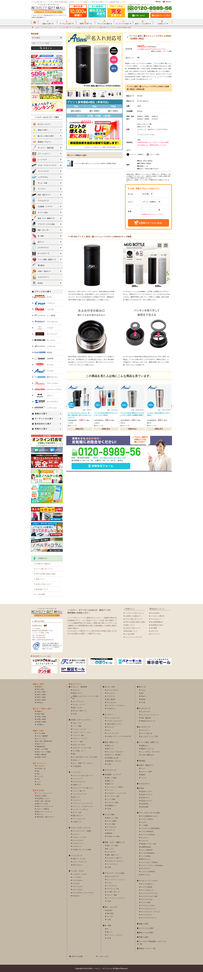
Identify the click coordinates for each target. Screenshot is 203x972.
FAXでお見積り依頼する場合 (45, 574)
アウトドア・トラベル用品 (114, 873)
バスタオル (76, 883)
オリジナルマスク (146, 915)
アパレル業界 (41, 733)
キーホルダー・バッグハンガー (116, 793)
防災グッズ (110, 749)
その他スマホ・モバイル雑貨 (82, 849)
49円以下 (39, 687)
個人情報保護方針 (157, 622)
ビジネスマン (41, 766)
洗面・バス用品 (112, 778)
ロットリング (52, 334)
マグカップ (110, 727)
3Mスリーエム (145, 874)
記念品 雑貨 (144, 807)
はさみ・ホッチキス (79, 745)
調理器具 (109, 833)
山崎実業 (50, 358)
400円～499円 (41, 700)
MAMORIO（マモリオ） (114, 761)
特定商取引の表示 (157, 625)
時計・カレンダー (111, 907)
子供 (38, 779)
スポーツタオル (77, 889)
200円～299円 (41, 695)
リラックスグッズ (112, 864)
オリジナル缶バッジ (147, 890)
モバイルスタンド (78, 840)
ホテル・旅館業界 (42, 736)
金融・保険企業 (41, 754)
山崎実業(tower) (146, 847)
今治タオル (76, 896)
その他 (109, 764)
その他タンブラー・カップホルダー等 (119, 736)
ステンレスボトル (112, 690)
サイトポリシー (156, 619)
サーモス (50, 364)
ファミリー (40, 776)
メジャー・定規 (77, 741)
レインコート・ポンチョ (114, 935)
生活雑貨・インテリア (113, 774)
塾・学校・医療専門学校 (44, 741)
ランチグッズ (111, 830)
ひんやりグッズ (144, 708)
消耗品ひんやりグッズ (148, 721)
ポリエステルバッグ (79, 781)
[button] (69, 60)
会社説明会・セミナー (44, 798)
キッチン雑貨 (111, 824)
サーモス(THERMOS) (147, 853)
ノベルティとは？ (103, 956)
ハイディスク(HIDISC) (148, 871)
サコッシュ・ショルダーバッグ (82, 806)
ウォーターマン (52, 321)
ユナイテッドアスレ (54, 389)
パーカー (50, 328)
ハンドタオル (77, 877)
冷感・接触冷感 (146, 718)
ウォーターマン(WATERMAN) (150, 828)
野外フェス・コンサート (44, 812)
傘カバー (109, 932)
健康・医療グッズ (112, 855)
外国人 (39, 784)
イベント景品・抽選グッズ (149, 742)
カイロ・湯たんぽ (146, 733)
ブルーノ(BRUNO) (147, 850)
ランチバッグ (77, 800)
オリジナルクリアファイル (149, 893)
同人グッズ (40, 814)
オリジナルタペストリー (148, 908)
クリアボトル (111, 696)
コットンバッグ (77, 778)
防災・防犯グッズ (111, 742)
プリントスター (52, 383)
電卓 (74, 754)
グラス (109, 730)
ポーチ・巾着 (77, 812)
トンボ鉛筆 (51, 315)
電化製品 (142, 760)
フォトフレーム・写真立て (115, 787)
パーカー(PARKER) (147, 831)
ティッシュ (110, 790)
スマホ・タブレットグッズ (80, 827)
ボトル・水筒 (110, 687)
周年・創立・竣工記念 (44, 801)
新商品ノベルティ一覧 (147, 948)
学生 (38, 771)
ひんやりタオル (146, 711)
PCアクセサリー (78, 865)
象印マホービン (52, 377)
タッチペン (76, 834)
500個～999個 (41, 722)
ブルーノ (50, 395)
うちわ (143, 690)
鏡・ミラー (110, 849)
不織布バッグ (77, 785)
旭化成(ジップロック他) (148, 844)
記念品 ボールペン (146, 801)
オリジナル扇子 (146, 902)
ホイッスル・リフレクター (115, 752)
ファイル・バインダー (80, 729)
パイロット (51, 303)
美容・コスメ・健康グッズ (114, 842)
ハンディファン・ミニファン (116, 898)
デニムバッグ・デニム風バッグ (82, 788)
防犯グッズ (110, 745)
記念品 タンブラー (146, 791)
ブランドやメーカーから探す (149, 812)
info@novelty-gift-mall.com (113, 457)
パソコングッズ (76, 855)
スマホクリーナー (78, 843)
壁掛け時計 (110, 913)
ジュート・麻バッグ (79, 791)
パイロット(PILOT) (147, 819)
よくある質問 (40, 594)
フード (143, 768)
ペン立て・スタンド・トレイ (82, 732)
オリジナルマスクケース (148, 918)
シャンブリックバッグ (80, 794)
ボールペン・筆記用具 (79, 687)
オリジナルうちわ (146, 899)
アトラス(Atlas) (146, 856)
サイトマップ (155, 634)
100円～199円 (41, 692)
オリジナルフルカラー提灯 (149, 896)
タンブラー (109, 714)
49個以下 (39, 711)
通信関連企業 (41, 746)
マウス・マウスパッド (80, 862)
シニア (39, 782)
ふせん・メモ (77, 723)
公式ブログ (154, 631)
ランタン (109, 882)
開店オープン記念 (42, 804)
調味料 (143, 775)
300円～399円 (41, 697)
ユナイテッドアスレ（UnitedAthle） (152, 865)
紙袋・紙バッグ (77, 815)
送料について (40, 579)
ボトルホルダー (112, 702)
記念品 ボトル (145, 797)
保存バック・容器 (112, 818)
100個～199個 (41, 717)
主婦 (38, 774)
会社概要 (154, 628)
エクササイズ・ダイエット (115, 861)
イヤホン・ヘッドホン (80, 837)
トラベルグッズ (112, 886)
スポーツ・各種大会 (43, 809)
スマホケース (77, 846)
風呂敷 (143, 699)
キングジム (51, 340)
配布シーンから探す (146, 932)
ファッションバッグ (79, 819)
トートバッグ (75, 772)
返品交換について (42, 589)
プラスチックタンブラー (114, 721)
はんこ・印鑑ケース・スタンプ (82, 763)
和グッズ (142, 687)
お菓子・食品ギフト (146, 765)
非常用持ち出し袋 (112, 758)
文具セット (76, 760)
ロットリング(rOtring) (148, 834)
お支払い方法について (43, 584)
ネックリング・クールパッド (150, 715)
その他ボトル (111, 708)
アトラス (50, 371)
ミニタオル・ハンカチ (80, 874)
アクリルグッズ (110, 770)
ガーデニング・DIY (113, 889)
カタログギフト (144, 783)
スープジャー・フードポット (116, 705)
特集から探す (144, 937)
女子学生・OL (41, 768)
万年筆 (75, 714)
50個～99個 (40, 714)
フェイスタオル (77, 880)
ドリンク (143, 778)
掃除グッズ (110, 781)
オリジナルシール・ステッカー (151, 912)
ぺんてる (50, 309)
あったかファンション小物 (149, 736)
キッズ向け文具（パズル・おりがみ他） (85, 757)
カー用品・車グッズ (113, 892)
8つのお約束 (155, 613)
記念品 (141, 788)
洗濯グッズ (110, 784)
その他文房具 (77, 766)
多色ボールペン (77, 693)
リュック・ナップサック (80, 809)
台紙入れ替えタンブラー (114, 724)
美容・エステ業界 (42, 749)
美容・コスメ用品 (112, 845)
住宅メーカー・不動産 (44, 752)
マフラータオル (77, 886)
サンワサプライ (52, 401)
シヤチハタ (51, 346)
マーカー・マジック (79, 704)
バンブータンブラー (113, 733)
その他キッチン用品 (113, 836)
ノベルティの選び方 (157, 616)
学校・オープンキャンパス (45, 806)
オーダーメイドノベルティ (149, 880)
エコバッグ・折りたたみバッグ (82, 775)
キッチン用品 (110, 814)
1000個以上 (40, 724)
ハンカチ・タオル (77, 871)
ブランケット (145, 730)
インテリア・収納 (112, 802)
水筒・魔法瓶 (111, 699)
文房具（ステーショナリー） (81, 719)
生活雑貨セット (112, 805)
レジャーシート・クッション (116, 879)
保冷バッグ (76, 797)
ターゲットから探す (146, 928)
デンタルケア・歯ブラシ (114, 858)
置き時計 (109, 910)
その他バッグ (77, 822)
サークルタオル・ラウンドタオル (83, 892)
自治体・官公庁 (41, 757)
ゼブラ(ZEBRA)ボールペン (149, 816)
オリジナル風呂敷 (146, 887)
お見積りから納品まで (43, 564)
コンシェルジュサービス (133, 637)
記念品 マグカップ (146, 794)
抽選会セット (145, 745)
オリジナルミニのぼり (148, 905)
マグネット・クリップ (80, 738)
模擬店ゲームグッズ (147, 749)
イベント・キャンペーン (44, 793)
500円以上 (40, 702)
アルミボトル (111, 693)
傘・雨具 (108, 925)
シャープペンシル (78, 701)
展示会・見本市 (41, 796)
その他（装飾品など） (148, 755)
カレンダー (110, 916)
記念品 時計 (144, 804)
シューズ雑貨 (111, 799)
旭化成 (49, 352)
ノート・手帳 (77, 726)
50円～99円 (40, 689)
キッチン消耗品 (112, 821)
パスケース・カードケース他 (82, 748)
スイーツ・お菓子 (146, 771)
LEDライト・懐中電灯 (114, 755)
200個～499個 (41, 719)
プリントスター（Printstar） (150, 862)
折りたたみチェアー (113, 876)
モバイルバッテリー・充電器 (82, 831)
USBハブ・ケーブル (79, 859)
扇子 (142, 693)
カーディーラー (41, 739)
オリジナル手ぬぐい (147, 884)
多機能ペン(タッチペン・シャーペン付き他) (85, 697)
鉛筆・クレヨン (77, 707)
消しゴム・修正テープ (80, 711)
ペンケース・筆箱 (78, 735)
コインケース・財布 (113, 796)
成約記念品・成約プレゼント (46, 817)
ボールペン (76, 690)
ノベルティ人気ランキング (134, 613)
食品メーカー (41, 744)
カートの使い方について (44, 569)
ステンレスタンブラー (114, 718)
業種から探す (144, 923)
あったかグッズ (144, 727)
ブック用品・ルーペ (79, 751)
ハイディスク (52, 408)
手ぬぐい (143, 696)
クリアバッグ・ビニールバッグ (82, 803)
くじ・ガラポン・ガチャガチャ (151, 752)
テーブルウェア (112, 827)
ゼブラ (49, 297)
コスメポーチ (111, 852)
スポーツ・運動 (112, 895)
